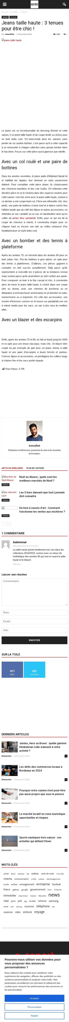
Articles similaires (12, 468)
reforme (42, 900)
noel (6, 901)
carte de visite (47, 873)
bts (28, 874)
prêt (20, 900)
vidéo (18, 912)
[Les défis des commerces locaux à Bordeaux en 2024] (10, 770)
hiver (49, 890)
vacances (8, 912)
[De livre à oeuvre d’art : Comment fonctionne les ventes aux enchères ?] (10, 511)
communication (21, 879)
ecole (6, 884)
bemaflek (9, 34)
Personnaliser (35, 1007)
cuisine (41, 879)
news (54, 894)
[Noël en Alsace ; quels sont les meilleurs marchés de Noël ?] (10, 480)
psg (25, 901)
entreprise (43, 884)
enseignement (27, 884)
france (7, 889)
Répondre (17, 564)
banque (21, 874)
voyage (39, 911)
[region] (34, 988)
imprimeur (23, 896)
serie (6, 906)
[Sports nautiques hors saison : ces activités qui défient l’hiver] (10, 841)
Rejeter (34, 1015)
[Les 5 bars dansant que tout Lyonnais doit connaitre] (10, 496)
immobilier (10, 895)
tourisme (29, 906)
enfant (14, 884)
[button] (64, 4)
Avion (13, 874)
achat (6, 873)
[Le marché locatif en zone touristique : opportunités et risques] (10, 817)
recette (32, 901)
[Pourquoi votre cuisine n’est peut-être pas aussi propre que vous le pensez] (10, 794)
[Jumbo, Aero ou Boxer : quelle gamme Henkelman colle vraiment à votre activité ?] (10, 747)
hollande (58, 890)
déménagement (53, 879)
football (56, 884)
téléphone (43, 906)
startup (19, 907)
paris (13, 901)
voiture (27, 912)
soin (12, 907)
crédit (33, 879)
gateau (16, 889)
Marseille (42, 896)
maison (33, 896)
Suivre (34, 663)
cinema (8, 879)
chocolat (60, 874)
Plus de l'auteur (35, 468)
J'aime (12, 663)
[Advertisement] (34, 105)
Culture (13, 17)
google (24, 889)
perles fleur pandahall (23, 218)
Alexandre (6, 756)
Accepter (34, 998)
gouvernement (37, 889)
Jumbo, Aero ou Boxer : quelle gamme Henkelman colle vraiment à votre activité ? (42, 747)
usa (53, 907)
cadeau (35, 873)
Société (5, 17)
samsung (53, 900)
